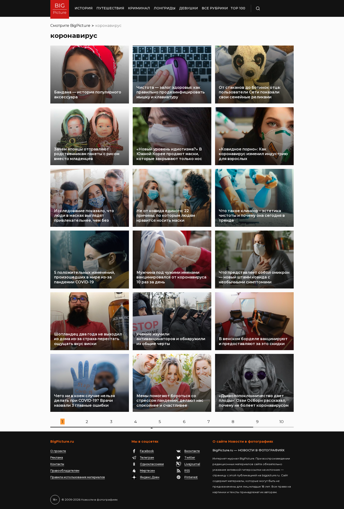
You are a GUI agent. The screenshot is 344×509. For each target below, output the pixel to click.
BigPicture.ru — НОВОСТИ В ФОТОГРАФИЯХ (248, 450)
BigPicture (80, 25)
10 (281, 421)
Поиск (271, 8)
